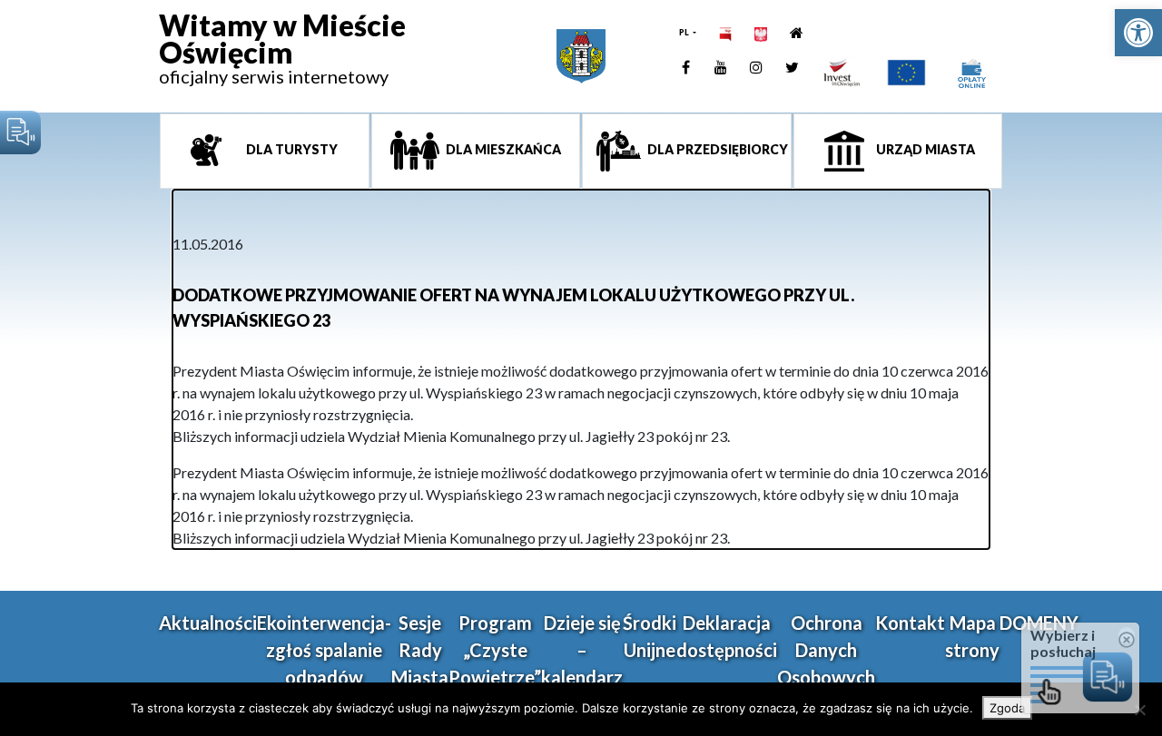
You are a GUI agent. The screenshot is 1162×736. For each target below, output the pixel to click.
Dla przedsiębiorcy (716, 149)
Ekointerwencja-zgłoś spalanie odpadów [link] (324, 650)
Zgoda (1007, 708)
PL (685, 32)
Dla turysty (290, 149)
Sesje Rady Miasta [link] (419, 650)
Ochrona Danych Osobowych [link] (826, 650)
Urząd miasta (924, 149)
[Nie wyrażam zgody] (1139, 710)
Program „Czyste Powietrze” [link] (494, 650)
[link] (1138, 32)
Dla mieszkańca (502, 149)
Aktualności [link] (208, 622)
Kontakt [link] (910, 622)
